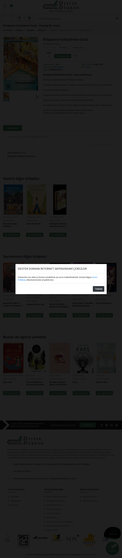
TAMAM (98, 288)
